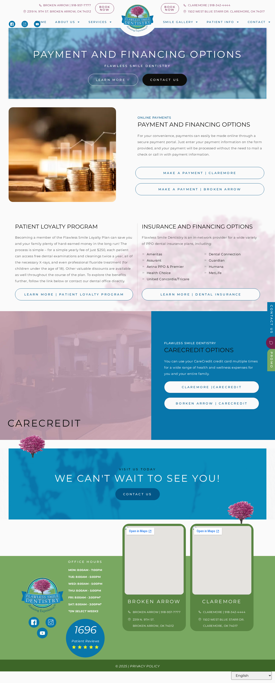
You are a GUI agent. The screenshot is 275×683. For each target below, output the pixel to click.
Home (41, 22)
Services (98, 22)
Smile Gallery (178, 22)
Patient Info (220, 22)
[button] (57, 11)
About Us (65, 22)
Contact (257, 22)
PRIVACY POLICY (145, 666)
